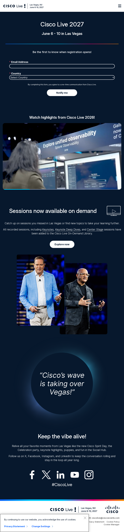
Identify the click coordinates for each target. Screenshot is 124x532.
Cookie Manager (111, 524)
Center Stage (95, 229)
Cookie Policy (113, 522)
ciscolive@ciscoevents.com (105, 518)
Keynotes (48, 229)
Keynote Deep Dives (67, 229)
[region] (44, 523)
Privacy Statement (95, 522)
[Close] (84, 517)
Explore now (62, 244)
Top (116, 527)
